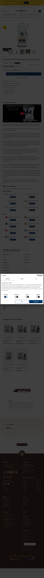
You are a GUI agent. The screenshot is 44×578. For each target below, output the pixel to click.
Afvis (22, 301)
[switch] (16, 297)
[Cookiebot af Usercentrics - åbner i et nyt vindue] (38, 275)
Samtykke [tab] (8, 278)
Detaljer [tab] (22, 278)
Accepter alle (35, 301)
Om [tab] (36, 278)
